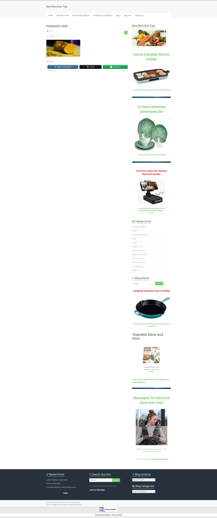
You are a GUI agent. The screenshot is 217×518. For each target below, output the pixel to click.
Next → (125, 71)
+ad (151, 155)
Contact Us (139, 15)
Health (134, 243)
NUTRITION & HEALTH (81, 15)
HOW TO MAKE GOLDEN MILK (56, 480)
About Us (127, 15)
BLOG (118, 15)
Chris (51, 31)
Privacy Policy (117, 515)
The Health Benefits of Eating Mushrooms (61, 487)
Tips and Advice (138, 262)
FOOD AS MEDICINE (53, 484)
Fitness (135, 231)
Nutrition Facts (138, 258)
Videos (135, 270)
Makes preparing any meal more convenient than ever (153, 90)
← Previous (50, 71)
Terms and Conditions (103, 515)
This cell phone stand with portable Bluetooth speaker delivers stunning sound (152, 211)
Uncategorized (138, 266)
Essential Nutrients (139, 227)
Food (134, 239)
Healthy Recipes (138, 250)
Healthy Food (137, 246)
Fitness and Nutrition (140, 235)
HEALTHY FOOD (63, 15)
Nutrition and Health (140, 254)
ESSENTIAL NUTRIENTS (102, 15)
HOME (50, 15)
